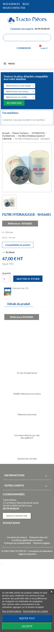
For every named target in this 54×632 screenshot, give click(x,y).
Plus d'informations (11, 611)
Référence (16, 316)
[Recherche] (47, 37)
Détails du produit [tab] (18, 304)
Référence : (14, 223)
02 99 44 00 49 (42, 28)
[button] (19, 85)
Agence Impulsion (27, 553)
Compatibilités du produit (17, 245)
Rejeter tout (27, 618)
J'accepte (27, 626)
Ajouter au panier (27, 278)
